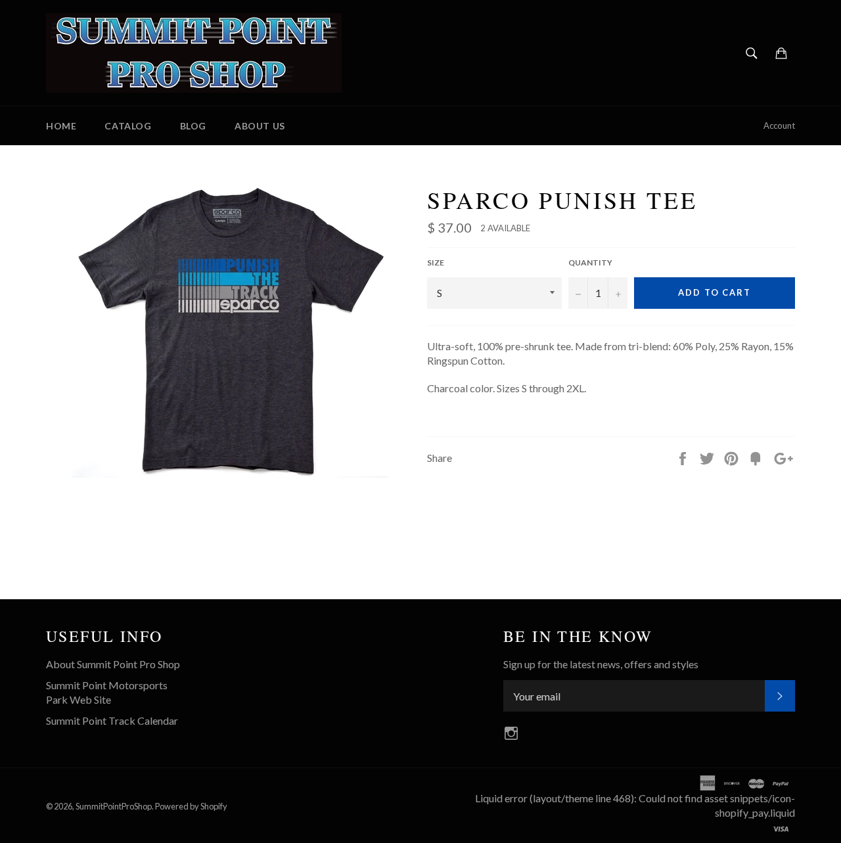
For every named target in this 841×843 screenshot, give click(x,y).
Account (779, 125)
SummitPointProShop (114, 806)
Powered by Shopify (191, 806)
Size (435, 262)
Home (61, 125)
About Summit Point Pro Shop (113, 664)
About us (260, 125)
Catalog (127, 125)
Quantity (590, 262)
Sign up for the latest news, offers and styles (600, 664)
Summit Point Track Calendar (112, 720)
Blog (193, 125)
